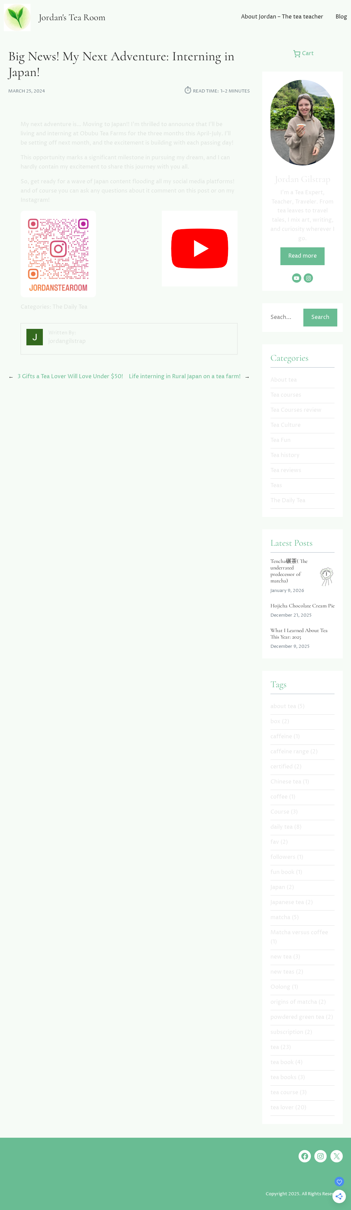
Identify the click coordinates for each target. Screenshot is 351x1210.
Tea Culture (285, 425)
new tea (281, 957)
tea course (284, 1092)
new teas (282, 972)
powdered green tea (297, 1017)
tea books (283, 1077)
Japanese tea (287, 902)
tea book (282, 1062)
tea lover (282, 1107)
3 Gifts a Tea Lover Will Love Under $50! (70, 376)
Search (320, 317)
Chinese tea (285, 782)
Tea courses (285, 395)
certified (281, 766)
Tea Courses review (296, 410)
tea (274, 1047)
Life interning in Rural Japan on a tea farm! (185, 376)
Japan (277, 887)
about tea (283, 706)
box (275, 721)
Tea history (285, 455)
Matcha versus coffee (299, 932)
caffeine (281, 736)
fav (274, 842)
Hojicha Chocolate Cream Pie (302, 606)
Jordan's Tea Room (72, 17)
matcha (280, 917)
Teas (276, 485)
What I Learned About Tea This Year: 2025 (299, 633)
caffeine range (289, 751)
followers (282, 857)
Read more (302, 256)
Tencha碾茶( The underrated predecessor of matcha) (288, 571)
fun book (282, 872)
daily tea (281, 827)
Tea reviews (285, 470)
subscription (286, 1032)
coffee (279, 797)
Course (279, 812)
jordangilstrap (67, 341)
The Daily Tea (69, 307)
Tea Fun (280, 440)
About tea (283, 380)
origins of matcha (293, 1002)
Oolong (280, 987)
